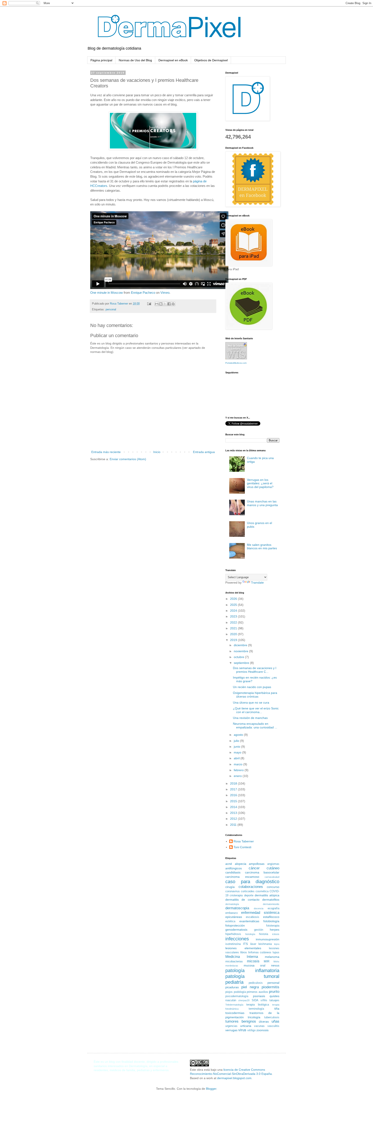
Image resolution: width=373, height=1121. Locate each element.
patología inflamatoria (252, 970)
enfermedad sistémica (260, 913)
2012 (234, 818)
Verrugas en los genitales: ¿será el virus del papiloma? (260, 483)
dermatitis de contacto (242, 899)
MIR (266, 961)
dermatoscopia (237, 908)
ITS (245, 944)
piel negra (250, 987)
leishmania (265, 944)
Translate (257, 582)
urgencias (231, 1026)
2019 (234, 640)
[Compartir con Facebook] (169, 304)
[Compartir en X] (165, 304)
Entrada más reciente (106, 452)
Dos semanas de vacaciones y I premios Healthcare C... (254, 669)
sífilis (264, 1000)
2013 (234, 813)
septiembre (242, 663)
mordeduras (231, 965)
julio (237, 740)
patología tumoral (252, 976)
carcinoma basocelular (262, 872)
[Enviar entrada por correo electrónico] (149, 303)
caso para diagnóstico (252, 881)
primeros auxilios (257, 991)
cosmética (262, 891)
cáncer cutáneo (264, 868)
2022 (234, 622)
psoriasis (259, 996)
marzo (238, 764)
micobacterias (234, 961)
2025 (234, 604)
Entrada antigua (204, 452)
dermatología (232, 904)
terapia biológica (257, 1004)
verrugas (231, 1030)
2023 (234, 616)
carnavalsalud (272, 877)
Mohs (276, 961)
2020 (234, 634)
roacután (230, 1000)
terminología (256, 1008)
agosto (239, 734)
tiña (276, 1008)
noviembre (241, 651)
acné (228, 863)
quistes (274, 996)
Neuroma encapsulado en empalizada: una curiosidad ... (255, 725)
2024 (234, 610)
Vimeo (164, 292)
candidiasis (232, 872)
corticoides (247, 891)
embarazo (231, 912)
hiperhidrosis (233, 934)
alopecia (240, 863)
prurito (274, 992)
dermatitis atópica (267, 895)
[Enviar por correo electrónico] (157, 304)
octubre (239, 657)
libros (243, 952)
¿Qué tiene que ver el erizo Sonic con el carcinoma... (256, 710)
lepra (276, 944)
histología (250, 934)
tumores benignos (240, 1021)
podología (240, 991)
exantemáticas (249, 921)
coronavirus (232, 891)
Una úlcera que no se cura (251, 702)
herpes (274, 929)
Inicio (156, 452)
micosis (253, 961)
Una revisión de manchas (250, 718)
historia (263, 934)
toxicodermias (234, 1013)
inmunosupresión (267, 939)
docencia (258, 908)
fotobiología (271, 921)
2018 (234, 783)
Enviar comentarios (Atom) (128, 459)
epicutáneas (233, 917)
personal (111, 309)
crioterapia (236, 895)
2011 (233, 824)
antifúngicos (233, 868)
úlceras (264, 1021)
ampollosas (256, 863)
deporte (248, 895)
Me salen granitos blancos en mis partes (262, 546)
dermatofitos (270, 899)
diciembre (241, 645)
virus (242, 1030)
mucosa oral (255, 965)
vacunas (259, 1026)
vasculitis (273, 1026)
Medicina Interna (241, 957)
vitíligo (251, 1030)
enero (238, 776)
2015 (234, 801)
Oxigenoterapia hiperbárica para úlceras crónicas (255, 694)
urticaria (245, 1026)
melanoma (272, 956)
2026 (234, 598)
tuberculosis (271, 1017)
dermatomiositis (271, 904)
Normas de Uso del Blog (135, 60)
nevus (275, 965)
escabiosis (252, 917)
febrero (239, 770)
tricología (254, 1017)
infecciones (237, 938)
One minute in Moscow (106, 292)
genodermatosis (236, 929)
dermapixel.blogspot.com (234, 1078)
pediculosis (256, 982)
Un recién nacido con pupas (252, 687)
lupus (276, 952)
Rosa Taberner (244, 841)
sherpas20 (244, 1000)
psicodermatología (236, 996)
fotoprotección (235, 925)
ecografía (273, 908)
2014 (234, 807)
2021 (234, 628)
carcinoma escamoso (242, 876)
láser (253, 944)
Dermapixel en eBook (173, 60)
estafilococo (271, 917)
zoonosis (262, 1030)
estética (230, 921)
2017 (234, 789)
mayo (238, 752)
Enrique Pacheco (143, 292)
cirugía (230, 887)
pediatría (234, 982)
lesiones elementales (243, 948)
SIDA (255, 1000)
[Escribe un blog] (161, 304)
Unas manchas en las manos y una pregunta (262, 503)
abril (237, 758)
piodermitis (270, 987)
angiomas (273, 863)
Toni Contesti (242, 847)
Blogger (211, 1088)
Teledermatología (234, 1004)
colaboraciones (251, 887)
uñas (275, 1021)
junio (237, 746)
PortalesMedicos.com (236, 363)
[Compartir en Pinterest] (173, 304)
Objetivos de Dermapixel (211, 60)
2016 (234, 795)
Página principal (101, 60)
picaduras (232, 987)
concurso (273, 887)
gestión (258, 929)
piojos (229, 991)
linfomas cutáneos (260, 952)
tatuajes (274, 1000)
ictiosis (275, 934)
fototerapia (272, 925)
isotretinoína (233, 944)
